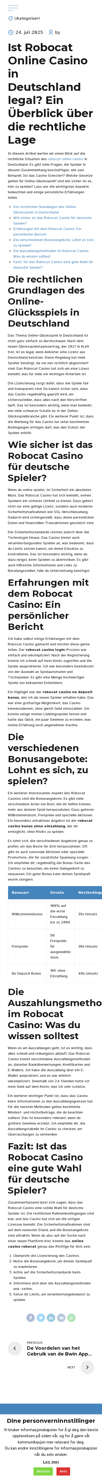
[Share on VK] (61, 1318)
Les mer (51, 1462)
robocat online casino (65, 159)
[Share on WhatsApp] (71, 1318)
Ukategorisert (27, 18)
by (57, 32)
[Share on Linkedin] (51, 1318)
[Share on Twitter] (41, 1318)
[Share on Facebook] (30, 1318)
